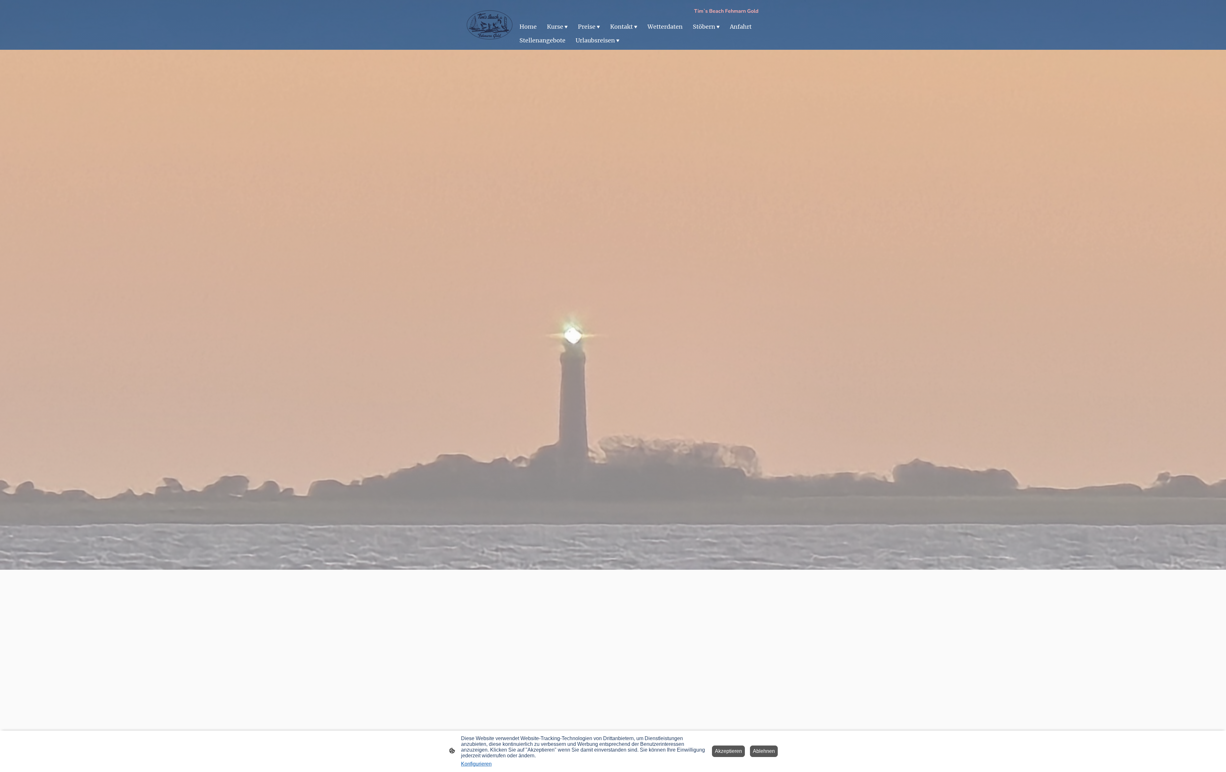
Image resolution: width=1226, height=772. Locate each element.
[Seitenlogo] (489, 24)
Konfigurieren (476, 764)
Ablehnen (764, 751)
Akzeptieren (728, 751)
